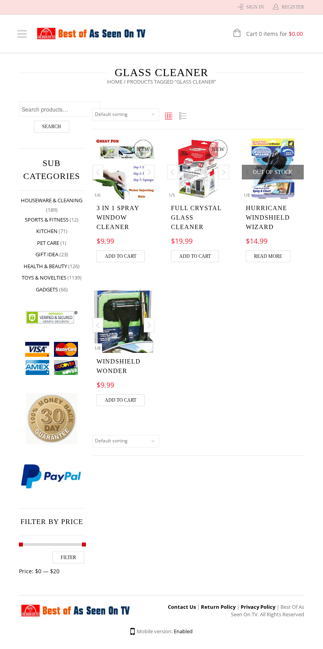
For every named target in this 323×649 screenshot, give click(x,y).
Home (115, 81)
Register (293, 7)
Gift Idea (46, 254)
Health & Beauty (45, 266)
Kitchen (47, 231)
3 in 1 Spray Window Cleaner (118, 217)
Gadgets (47, 289)
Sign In (255, 7)
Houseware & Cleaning (51, 200)
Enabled (183, 631)
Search (51, 126)
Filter (68, 557)
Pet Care (48, 242)
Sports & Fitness (47, 219)
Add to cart (120, 256)
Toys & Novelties (44, 277)
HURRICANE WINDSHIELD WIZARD (268, 217)
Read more (268, 256)
